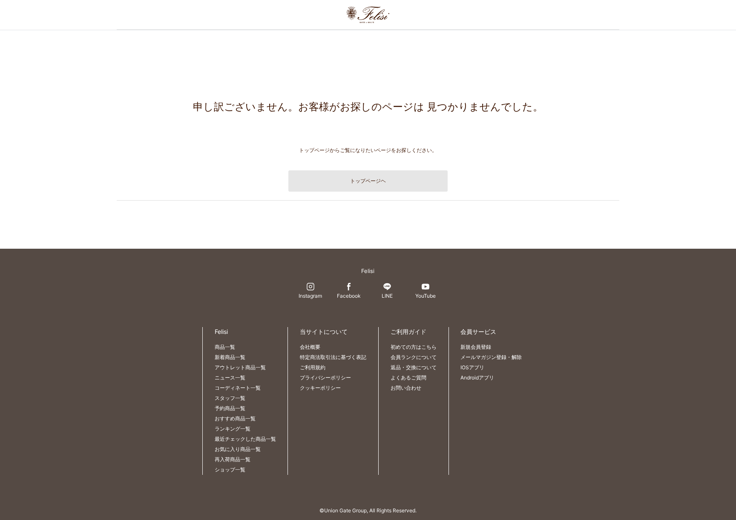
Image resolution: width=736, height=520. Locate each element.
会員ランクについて (414, 357)
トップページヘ (368, 181)
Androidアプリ (477, 377)
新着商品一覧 (230, 357)
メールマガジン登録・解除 (491, 357)
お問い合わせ (406, 388)
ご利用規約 (312, 367)
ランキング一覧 (232, 428)
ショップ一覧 (230, 469)
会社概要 (310, 347)
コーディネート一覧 (238, 388)
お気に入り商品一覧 (238, 449)
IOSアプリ (472, 367)
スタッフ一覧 (230, 398)
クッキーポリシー (320, 388)
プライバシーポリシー (325, 377)
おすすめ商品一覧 (235, 418)
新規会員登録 (475, 347)
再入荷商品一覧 (232, 459)
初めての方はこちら (414, 347)
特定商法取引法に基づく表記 (333, 357)
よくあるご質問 (408, 377)
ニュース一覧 (230, 377)
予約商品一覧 (230, 408)
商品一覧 (225, 347)
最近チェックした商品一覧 (245, 439)
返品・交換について (414, 367)
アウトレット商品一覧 (240, 367)
